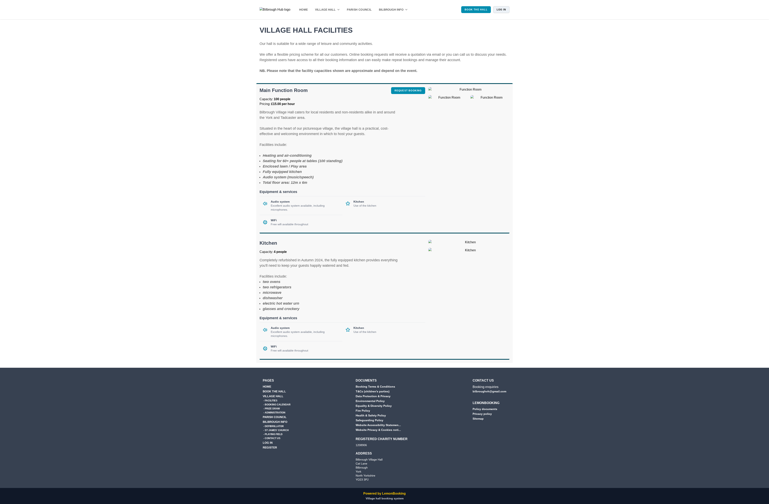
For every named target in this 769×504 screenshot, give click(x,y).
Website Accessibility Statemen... (378, 425)
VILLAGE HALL (273, 396)
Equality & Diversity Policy (374, 405)
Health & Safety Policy (371, 415)
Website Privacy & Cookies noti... (378, 429)
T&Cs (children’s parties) (373, 391)
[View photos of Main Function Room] (468, 91)
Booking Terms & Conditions (375, 386)
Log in (501, 9)
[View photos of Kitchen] (468, 244)
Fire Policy (363, 410)
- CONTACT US (271, 438)
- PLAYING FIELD (273, 434)
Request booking (410, 90)
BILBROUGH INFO (275, 421)
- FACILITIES (270, 400)
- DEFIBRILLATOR (273, 426)
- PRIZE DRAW (271, 408)
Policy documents (485, 409)
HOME (303, 9)
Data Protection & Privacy (373, 396)
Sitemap (478, 418)
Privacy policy (482, 413)
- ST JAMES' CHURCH (276, 430)
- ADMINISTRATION (274, 412)
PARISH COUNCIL (359, 9)
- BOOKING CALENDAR (277, 404)
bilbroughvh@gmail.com (489, 391)
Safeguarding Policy (369, 420)
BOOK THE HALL (476, 9)
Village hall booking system (385, 498)
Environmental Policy (370, 401)
